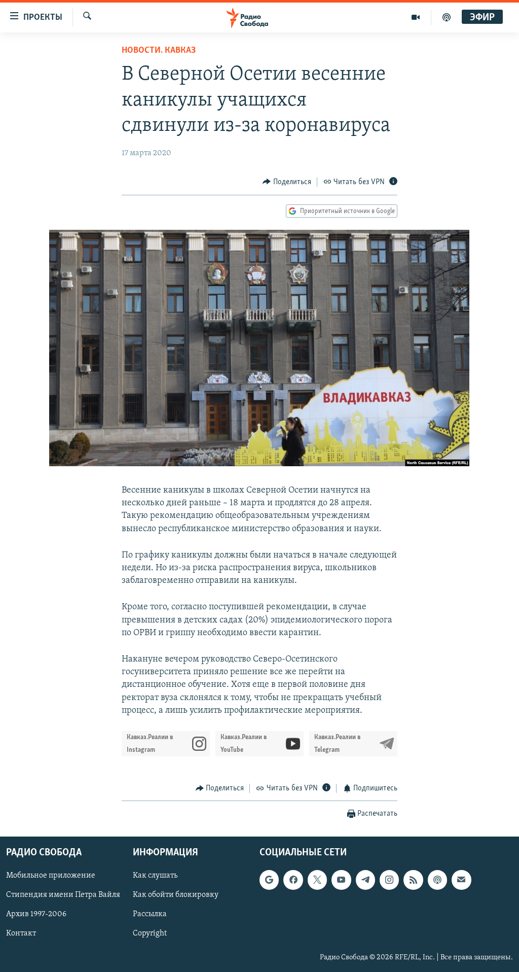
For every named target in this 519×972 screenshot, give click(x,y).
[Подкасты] (437, 880)
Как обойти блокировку (175, 895)
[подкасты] (446, 17)
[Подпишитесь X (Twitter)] (317, 880)
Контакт (21, 934)
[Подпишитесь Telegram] (365, 880)
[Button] (287, 182)
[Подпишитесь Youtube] (341, 880)
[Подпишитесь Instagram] (389, 880)
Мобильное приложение (50, 876)
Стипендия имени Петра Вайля (63, 895)
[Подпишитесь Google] (269, 880)
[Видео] (415, 17)
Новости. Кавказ (159, 50)
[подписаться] (461, 880)
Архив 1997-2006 (36, 915)
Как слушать (155, 876)
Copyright (150, 934)
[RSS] (413, 880)
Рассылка (150, 915)
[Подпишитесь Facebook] (293, 880)
